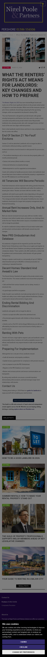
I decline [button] (24, 647)
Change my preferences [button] (23, 652)
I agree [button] (23, 642)
